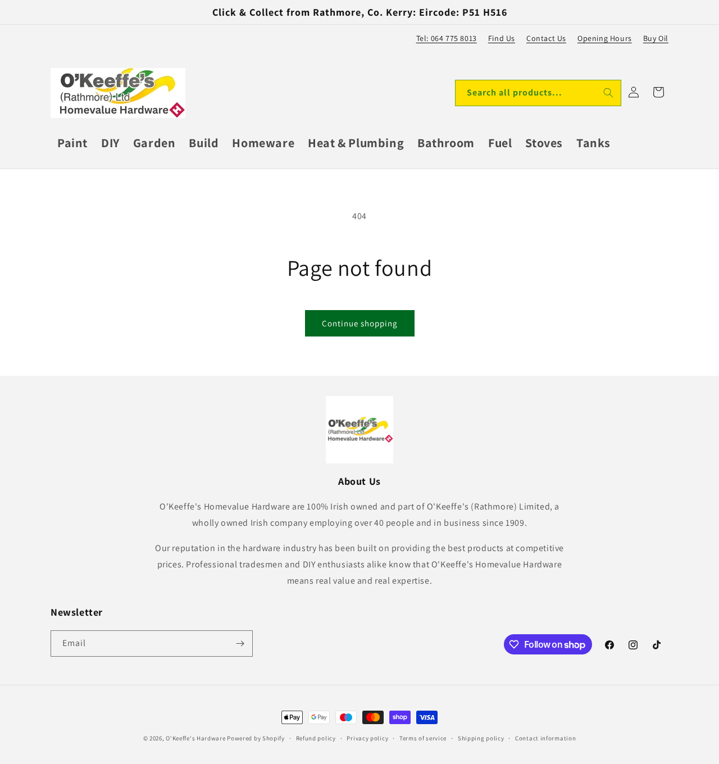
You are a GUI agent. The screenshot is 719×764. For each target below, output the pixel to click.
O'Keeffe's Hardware (195, 738)
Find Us (501, 38)
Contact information (545, 738)
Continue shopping (360, 323)
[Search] (608, 92)
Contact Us (546, 38)
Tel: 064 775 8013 (446, 38)
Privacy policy (367, 738)
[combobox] (538, 93)
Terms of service (423, 738)
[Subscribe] (239, 643)
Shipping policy (481, 738)
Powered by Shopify (256, 738)
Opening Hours (604, 38)
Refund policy (316, 738)
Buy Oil (655, 38)
